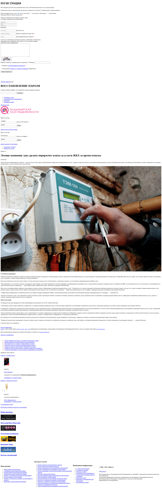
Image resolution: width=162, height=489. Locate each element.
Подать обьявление (6, 327)
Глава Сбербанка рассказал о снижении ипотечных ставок (22, 340)
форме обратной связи (44, 332)
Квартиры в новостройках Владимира (15, 481)
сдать (29, 329)
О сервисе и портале (82, 470)
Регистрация (13, 129)
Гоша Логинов (8, 372)
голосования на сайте (7, 404)
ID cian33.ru (4, 135)
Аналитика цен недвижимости (13, 99)
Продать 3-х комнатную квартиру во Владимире (52, 481)
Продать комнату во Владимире (47, 477)
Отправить (20, 93)
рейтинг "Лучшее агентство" (9, 380)
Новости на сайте (81, 471)
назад (11, 81)
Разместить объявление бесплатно (47, 484)
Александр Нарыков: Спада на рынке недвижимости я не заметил (24, 349)
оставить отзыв (17, 378)
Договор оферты (5, 81)
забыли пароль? (5, 129)
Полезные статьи (9, 97)
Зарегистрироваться (6, 71)
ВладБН (2, 329)
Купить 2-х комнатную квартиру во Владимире (17, 475)
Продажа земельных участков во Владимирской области (54, 483)
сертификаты (8, 378)
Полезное (7, 100)
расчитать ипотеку (101, 329)
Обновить (32, 62)
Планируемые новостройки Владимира (15, 472)
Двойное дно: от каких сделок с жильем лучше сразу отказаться (23, 348)
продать (22, 329)
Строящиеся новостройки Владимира (15, 471)
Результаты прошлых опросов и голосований (14, 407)
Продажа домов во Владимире (46, 474)
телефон (3, 121)
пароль (3, 124)
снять (26, 329)
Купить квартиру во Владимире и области (50, 465)
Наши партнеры (7, 412)
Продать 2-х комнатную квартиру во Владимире (52, 480)
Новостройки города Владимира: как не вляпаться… (20, 342)
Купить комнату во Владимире (13, 477)
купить (18, 329)
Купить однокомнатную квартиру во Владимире (52, 469)
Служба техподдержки (82, 468)
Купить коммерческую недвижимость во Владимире (53, 468)
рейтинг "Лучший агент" (8, 355)
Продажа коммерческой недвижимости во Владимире (53, 475)
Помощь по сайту (9, 102)
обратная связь (5, 105)
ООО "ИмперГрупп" (10, 400)
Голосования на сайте (82, 482)
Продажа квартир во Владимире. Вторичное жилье (52, 478)
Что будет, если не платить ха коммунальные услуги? (20, 345)
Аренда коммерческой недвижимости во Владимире (53, 486)
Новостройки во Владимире (12, 469)
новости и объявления (7, 335)
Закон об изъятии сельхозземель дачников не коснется (20, 346)
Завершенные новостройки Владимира (15, 474)
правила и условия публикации (19, 68)
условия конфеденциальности (16, 65)
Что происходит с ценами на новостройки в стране (19, 343)
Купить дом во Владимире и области (48, 466)
